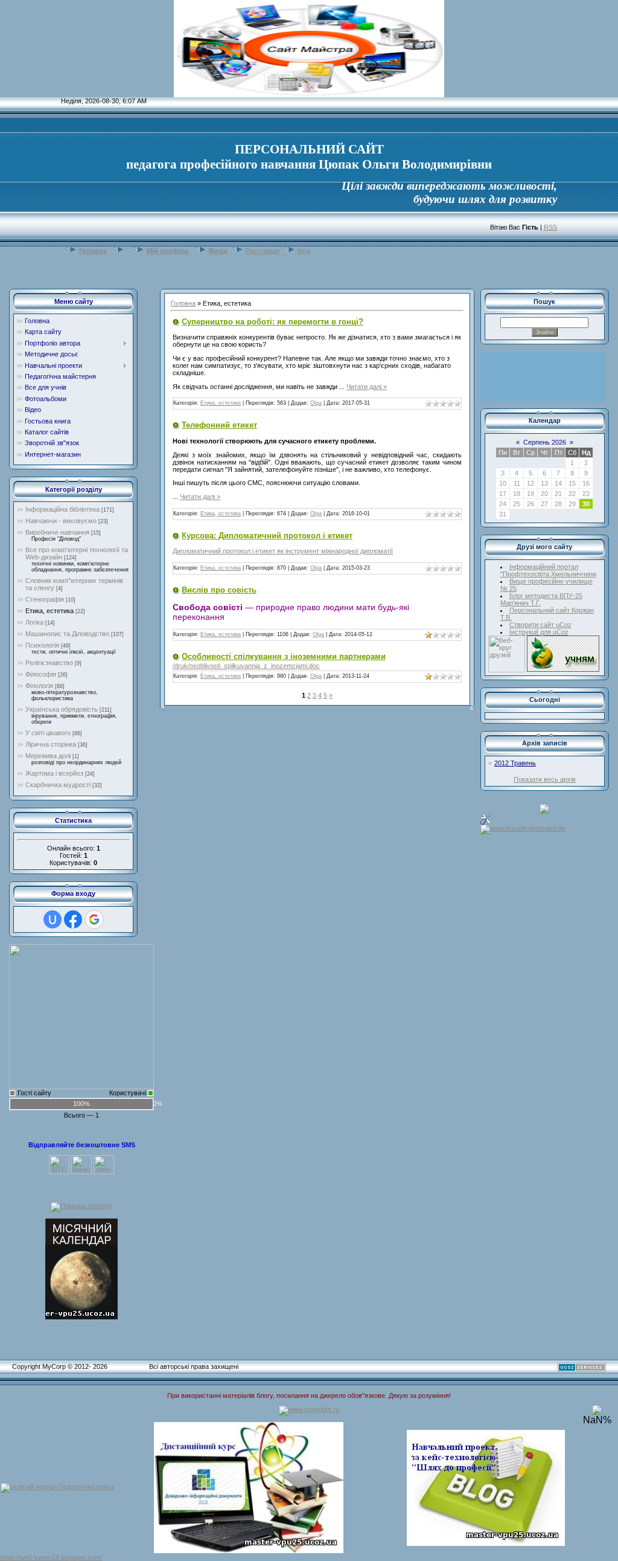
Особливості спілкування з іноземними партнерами (284, 656)
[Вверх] (597, 1412)
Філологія (39, 685)
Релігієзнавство (49, 662)
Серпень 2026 (544, 442)
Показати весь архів (545, 779)
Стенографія (44, 599)
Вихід (218, 250)
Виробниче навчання (57, 532)
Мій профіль (168, 250)
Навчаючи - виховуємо (61, 520)
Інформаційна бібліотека (62, 509)
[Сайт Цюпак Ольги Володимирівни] (81, 1016)
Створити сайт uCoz (540, 624)
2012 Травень (515, 763)
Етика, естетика (49, 610)
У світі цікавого (48, 732)
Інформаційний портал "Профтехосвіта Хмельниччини (548, 570)
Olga (316, 403)
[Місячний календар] (81, 1268)
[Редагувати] (485, 818)
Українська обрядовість (61, 709)
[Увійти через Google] (94, 919)
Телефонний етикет (219, 425)
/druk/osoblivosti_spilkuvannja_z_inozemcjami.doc (246, 665)
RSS (550, 227)
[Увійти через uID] (52, 919)
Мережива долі (48, 755)
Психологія (42, 645)
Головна (93, 250)
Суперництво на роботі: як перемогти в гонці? (272, 321)
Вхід (304, 250)
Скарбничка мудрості (58, 784)
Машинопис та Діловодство (67, 633)
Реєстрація (262, 250)
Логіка (34, 622)
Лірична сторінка (50, 744)
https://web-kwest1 (28, 1557)
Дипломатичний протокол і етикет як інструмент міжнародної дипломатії (283, 551)
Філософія (40, 674)
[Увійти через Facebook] (73, 919)
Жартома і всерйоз (54, 773)
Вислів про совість (219, 589)
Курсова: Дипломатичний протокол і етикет (267, 535)
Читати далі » (366, 386)
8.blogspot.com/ (79, 1557)
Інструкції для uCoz (539, 632)
